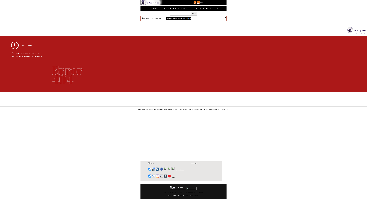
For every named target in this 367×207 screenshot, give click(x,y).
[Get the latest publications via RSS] (195, 2)
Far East (175, 8)
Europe (161, 8)
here (40, 56)
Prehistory (180, 8)
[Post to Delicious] (153, 170)
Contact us (170, 192)
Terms (180, 192)
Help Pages (200, 192)
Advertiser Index (192, 192)
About (176, 192)
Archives (185, 192)
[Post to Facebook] (161, 170)
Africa (171, 8)
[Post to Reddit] (169, 170)
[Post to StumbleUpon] (173, 170)
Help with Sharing (179, 170)
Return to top (194, 163)
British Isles (156, 8)
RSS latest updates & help (206, 2)
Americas (217, 8)
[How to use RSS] (198, 2)
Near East (166, 8)
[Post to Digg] (157, 170)
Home (164, 192)
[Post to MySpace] (165, 170)
